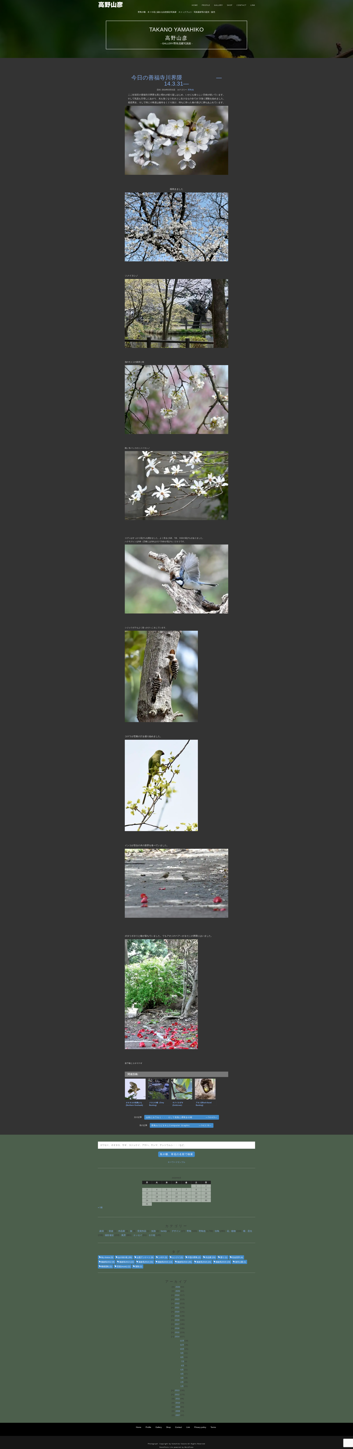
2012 (177, 1394)
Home (195, 5)
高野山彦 (176, 38)
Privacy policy (200, 1427)
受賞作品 (141, 1231)
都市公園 (240, 1262)
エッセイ (137, 1235)
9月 (182, 1353)
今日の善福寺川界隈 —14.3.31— (176, 81)
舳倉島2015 (165, 1262)
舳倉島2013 (126, 1262)
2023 (177, 1299)
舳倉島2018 (204, 1262)
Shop (229, 5)
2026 (178, 1287)
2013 (177, 1390)
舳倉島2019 (223, 1262)
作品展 (121, 1231)
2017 (177, 1324)
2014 (177, 1336)
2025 (178, 1291)
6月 (182, 1365)
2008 (178, 1411)
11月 (182, 1345)
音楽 (111, 1231)
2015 (177, 1332)
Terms (213, 1427)
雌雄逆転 (106, 1266)
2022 (177, 1303)
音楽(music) (123, 1266)
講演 (101, 1231)
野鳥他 (191, 90)
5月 (182, 1370)
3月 (182, 1378)
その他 (152, 1235)
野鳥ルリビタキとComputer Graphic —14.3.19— (182, 1125)
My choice (107, 1257)
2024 (177, 1295)
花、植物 (231, 1231)
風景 (123, 1235)
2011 (178, 1399)
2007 (178, 1415)
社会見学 (237, 1257)
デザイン (176, 1231)
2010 (178, 1403)
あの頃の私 (125, 1257)
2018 (177, 1320)
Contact (241, 5)
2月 (182, 1382)
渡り (223, 1257)
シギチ (162, 1257)
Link (253, 5)
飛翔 (138, 1266)
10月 (182, 1349)
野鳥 (189, 1231)
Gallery (218, 5)
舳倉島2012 (107, 1262)
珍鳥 (217, 1231)
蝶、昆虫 (247, 1231)
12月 (182, 1341)
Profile (206, 5)
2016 (177, 1328)
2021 (177, 1307)
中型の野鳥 (194, 1257)
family (164, 1231)
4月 (182, 1374)
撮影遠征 (109, 1235)
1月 (182, 1386)
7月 (182, 1361)
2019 (177, 1316)
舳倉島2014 (146, 1262)
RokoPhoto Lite (166, 1447)
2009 (178, 1407)
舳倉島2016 (184, 1262)
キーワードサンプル (176, 1162)
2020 (177, 1312)
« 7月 (100, 1207)
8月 (182, 1357)
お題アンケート (145, 1257)
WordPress (188, 1447)
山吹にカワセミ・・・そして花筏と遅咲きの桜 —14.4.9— (181, 1117)
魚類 (153, 1231)
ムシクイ (177, 1257)
